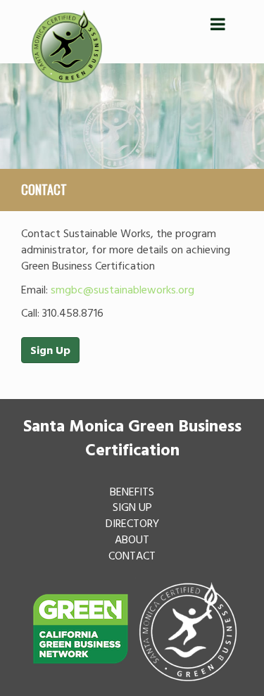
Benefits (132, 491)
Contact (132, 555)
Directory (132, 522)
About (132, 539)
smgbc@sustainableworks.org (122, 289)
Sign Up (50, 349)
